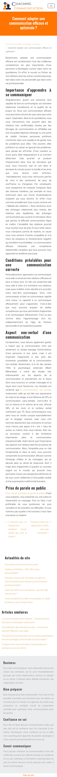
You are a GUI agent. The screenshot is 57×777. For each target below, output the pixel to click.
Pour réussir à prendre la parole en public (25, 493)
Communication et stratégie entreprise (24, 44)
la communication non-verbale (35, 390)
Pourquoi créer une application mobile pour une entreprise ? (39, 527)
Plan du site (28, 775)
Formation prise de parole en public (21, 564)
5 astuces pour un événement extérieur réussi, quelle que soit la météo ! (17, 529)
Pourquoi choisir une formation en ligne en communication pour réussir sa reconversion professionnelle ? (26, 581)
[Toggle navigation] (51, 6)
